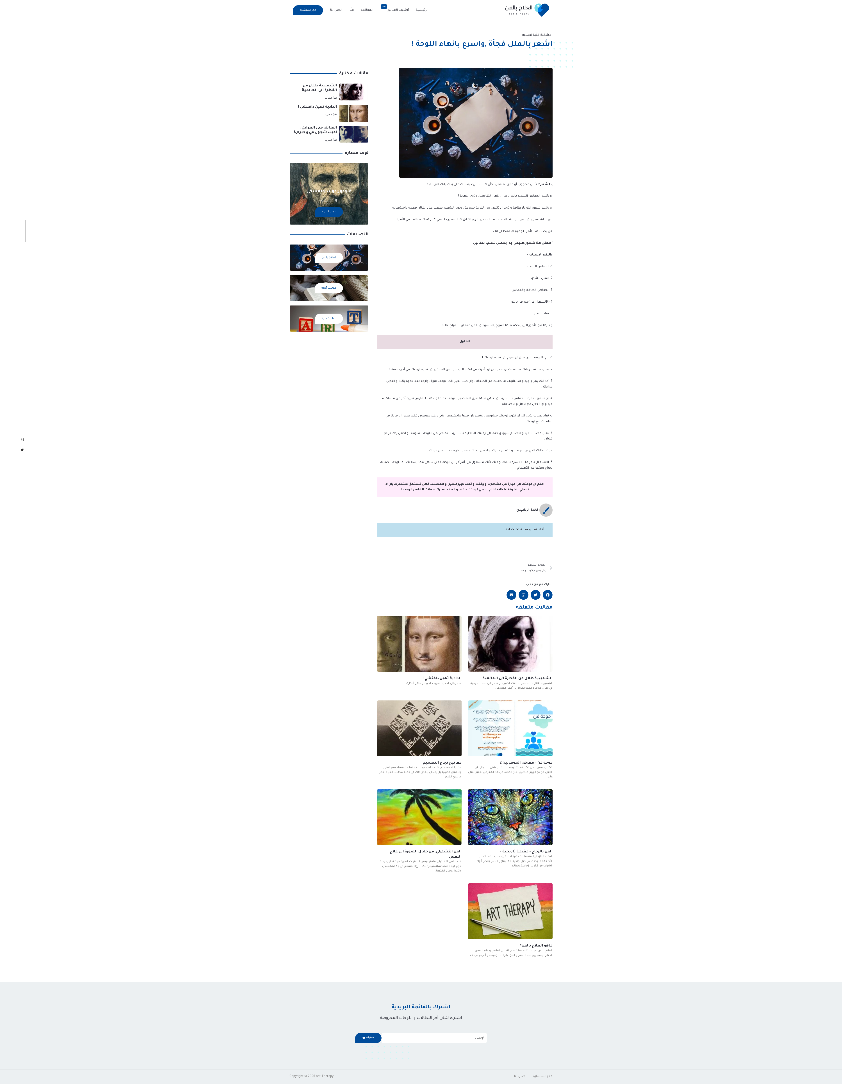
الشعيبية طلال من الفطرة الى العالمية (517, 678)
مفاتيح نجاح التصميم (442, 763)
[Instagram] (22, 439)
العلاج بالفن (329, 257)
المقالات (367, 10)
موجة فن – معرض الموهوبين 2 (526, 763)
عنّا (352, 10)
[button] (308, 10)
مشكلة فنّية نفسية (536, 35)
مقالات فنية (329, 318)
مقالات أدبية (328, 288)
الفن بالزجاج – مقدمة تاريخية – (526, 852)
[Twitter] (22, 450)
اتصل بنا (336, 10)
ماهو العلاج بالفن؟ (536, 946)
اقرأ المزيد (331, 98)
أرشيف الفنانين (395, 9)
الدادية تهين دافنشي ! (442, 678)
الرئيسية (422, 10)
